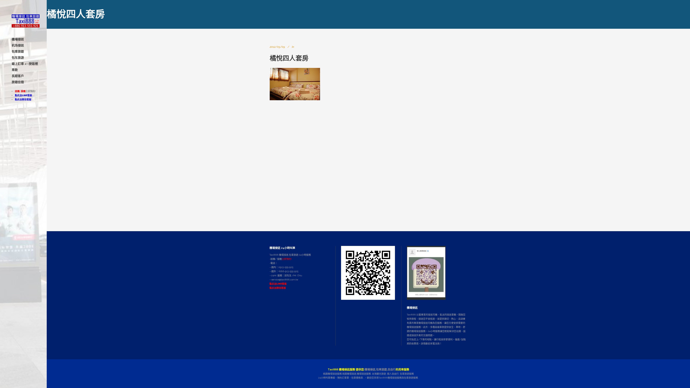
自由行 (392, 369)
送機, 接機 (20, 91)
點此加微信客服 (23, 99)
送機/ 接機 (276, 259)
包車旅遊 (381, 369)
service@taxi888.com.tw (284, 279)
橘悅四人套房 (289, 58)
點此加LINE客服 (23, 95)
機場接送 (370, 369)
